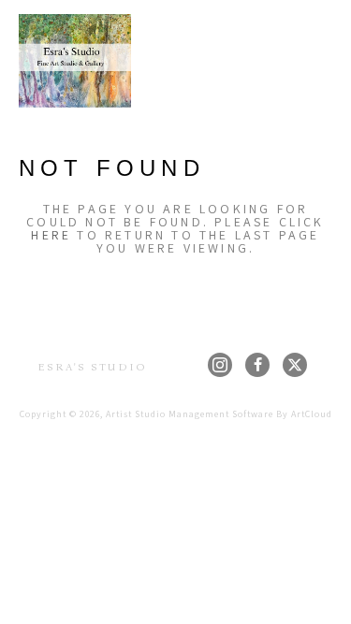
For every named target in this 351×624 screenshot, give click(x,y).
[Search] (257, 60)
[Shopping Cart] (287, 61)
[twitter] (295, 365)
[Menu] (321, 60)
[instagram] (220, 365)
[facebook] (257, 365)
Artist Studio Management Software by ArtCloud (219, 414)
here (51, 234)
